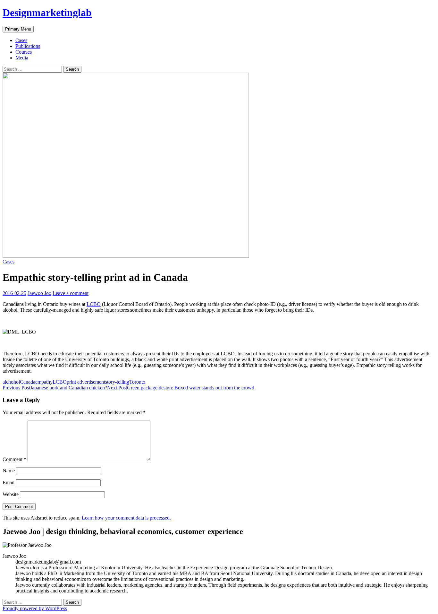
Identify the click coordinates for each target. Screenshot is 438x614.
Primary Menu (18, 29)
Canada (27, 382)
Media (21, 57)
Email (8, 482)
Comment (14, 459)
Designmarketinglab (47, 12)
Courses (23, 52)
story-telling (117, 382)
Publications (27, 46)
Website (11, 494)
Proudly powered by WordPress (35, 608)
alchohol (11, 382)
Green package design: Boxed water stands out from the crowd (180, 387)
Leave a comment (70, 293)
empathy (44, 382)
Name (9, 470)
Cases (21, 40)
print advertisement (86, 382)
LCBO (94, 304)
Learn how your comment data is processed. (126, 518)
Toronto (137, 382)
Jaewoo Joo (39, 293)
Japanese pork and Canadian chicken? (55, 387)
